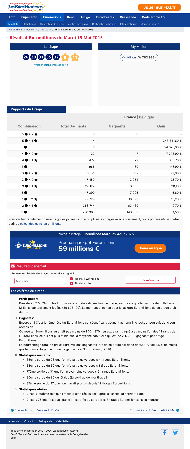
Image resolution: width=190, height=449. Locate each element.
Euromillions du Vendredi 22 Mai (152, 410)
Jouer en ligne (150, 248)
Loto (12, 17)
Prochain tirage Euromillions (79, 234)
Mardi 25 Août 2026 (118, 234)
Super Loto (29, 17)
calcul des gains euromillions (40, 223)
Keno (71, 17)
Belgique (146, 117)
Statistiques (29, 24)
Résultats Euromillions (86, 278)
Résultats (13, 24)
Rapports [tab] (26, 109)
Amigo (85, 17)
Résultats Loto (82, 283)
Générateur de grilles (52, 24)
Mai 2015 (46, 29)
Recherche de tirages (104, 24)
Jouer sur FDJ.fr (159, 7)
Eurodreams (105, 17)
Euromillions (52, 17)
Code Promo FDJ (154, 17)
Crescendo (128, 17)
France (130, 117)
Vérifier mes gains (78, 24)
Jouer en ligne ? (150, 24)
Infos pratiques (128, 24)
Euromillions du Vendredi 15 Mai (37, 410)
